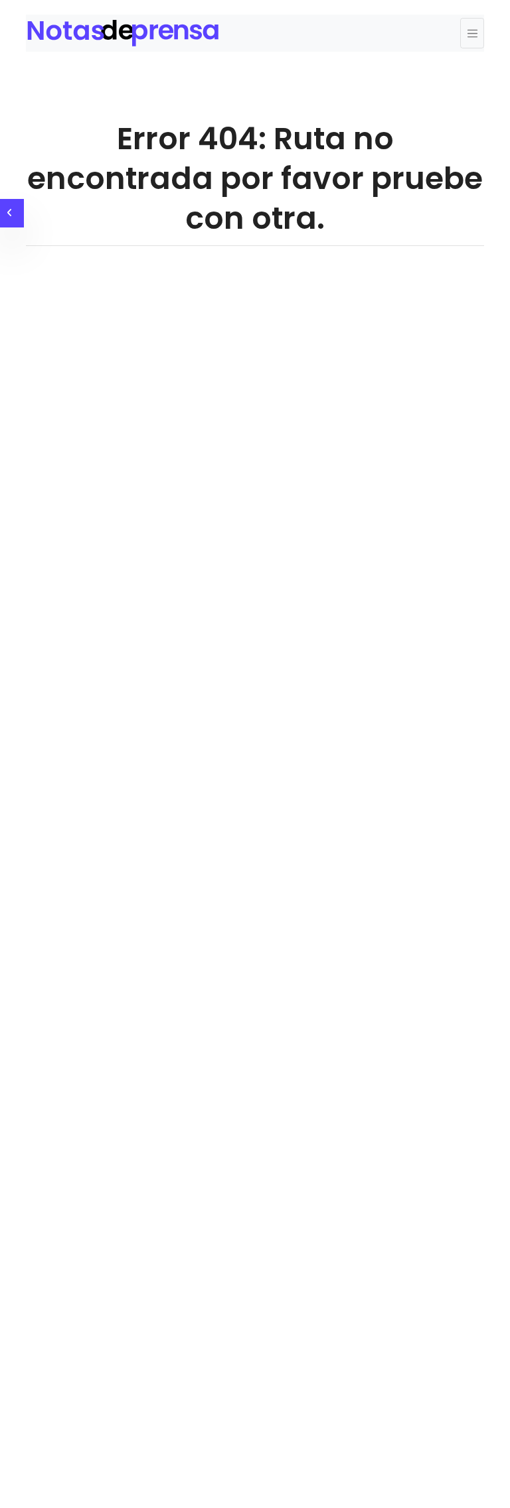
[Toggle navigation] (472, 33)
